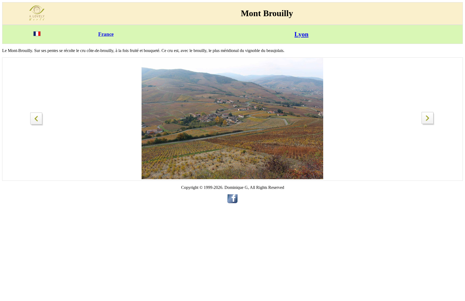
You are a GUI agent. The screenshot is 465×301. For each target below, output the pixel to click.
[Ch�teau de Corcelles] (428, 124)
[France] (37, 34)
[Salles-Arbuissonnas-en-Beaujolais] (37, 117)
